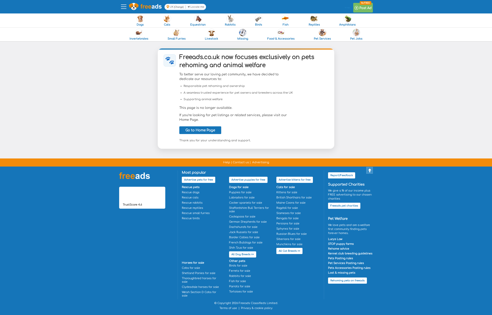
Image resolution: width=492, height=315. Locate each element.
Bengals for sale (287, 218)
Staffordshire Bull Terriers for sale (249, 210)
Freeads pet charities (344, 205)
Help (226, 162)
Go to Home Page (200, 130)
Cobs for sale (191, 268)
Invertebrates (139, 38)
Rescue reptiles (192, 208)
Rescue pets (190, 187)
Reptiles (314, 24)
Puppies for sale (240, 192)
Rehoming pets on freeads (347, 280)
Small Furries (177, 38)
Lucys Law (335, 239)
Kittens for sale (286, 192)
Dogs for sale (238, 187)
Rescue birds (191, 218)
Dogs (140, 24)
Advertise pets (198, 179)
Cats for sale (285, 187)
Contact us (241, 162)
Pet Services (322, 38)
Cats (167, 24)
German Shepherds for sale (248, 221)
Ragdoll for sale (287, 208)
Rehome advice (338, 248)
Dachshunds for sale (243, 227)
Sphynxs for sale (287, 228)
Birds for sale (238, 265)
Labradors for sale (242, 197)
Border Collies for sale (244, 237)
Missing (242, 38)
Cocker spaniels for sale (245, 202)
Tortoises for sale (241, 291)
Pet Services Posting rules (346, 263)
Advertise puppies (248, 179)
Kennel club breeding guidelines (350, 253)
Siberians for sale (288, 239)
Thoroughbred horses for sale (199, 280)
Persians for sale (287, 223)
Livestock (211, 38)
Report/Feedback (341, 175)
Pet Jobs (356, 38)
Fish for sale (237, 281)
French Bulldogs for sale (246, 242)
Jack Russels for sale (243, 232)
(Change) (179, 7)
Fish (285, 24)
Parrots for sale (239, 286)
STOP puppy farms (341, 243)
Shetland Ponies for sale (198, 273)
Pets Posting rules (340, 258)
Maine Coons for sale (291, 202)
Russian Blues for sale (291, 233)
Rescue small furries (196, 213)
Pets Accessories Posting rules (349, 268)
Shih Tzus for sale (241, 247)
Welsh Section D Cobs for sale (199, 294)
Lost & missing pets (341, 272)
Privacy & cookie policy (257, 308)
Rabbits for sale (240, 276)
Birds (258, 24)
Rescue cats (190, 197)
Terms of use (228, 308)
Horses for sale (193, 262)
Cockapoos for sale (242, 216)
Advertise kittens (295, 179)
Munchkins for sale (289, 244)
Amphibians (347, 24)
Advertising (260, 162)
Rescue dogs (190, 192)
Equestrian (198, 24)
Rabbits (230, 24)
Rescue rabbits (192, 202)
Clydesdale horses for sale (200, 287)
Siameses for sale (288, 213)
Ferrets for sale (239, 270)
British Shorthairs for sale (294, 197)
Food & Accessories (281, 38)
